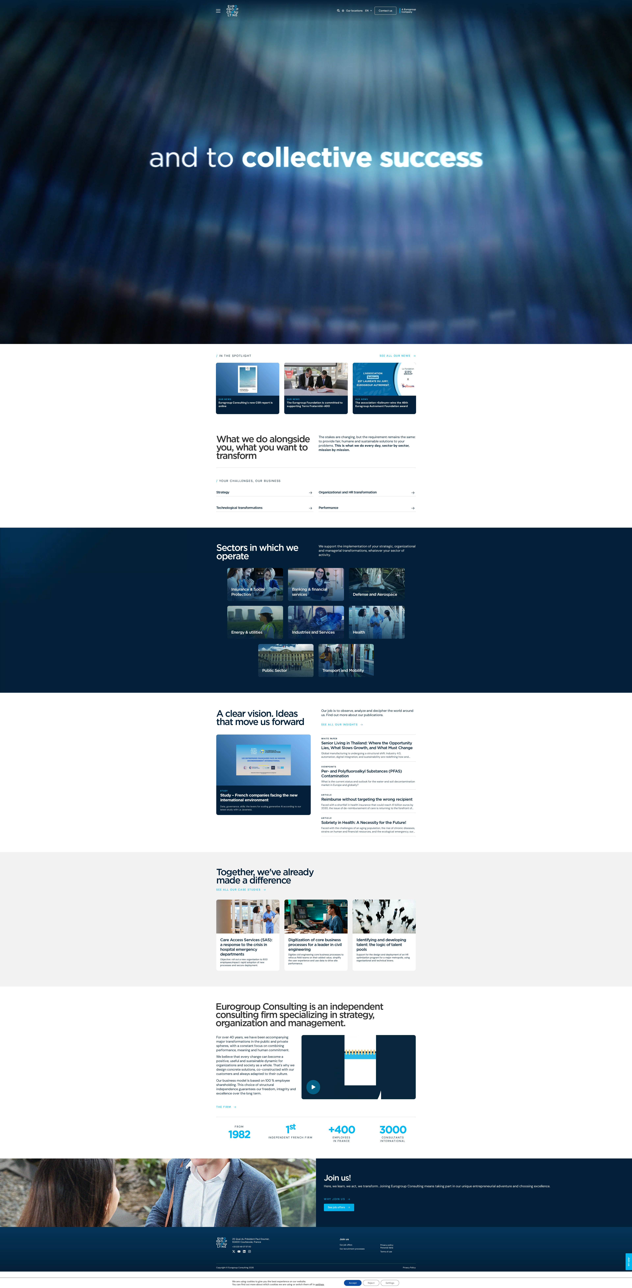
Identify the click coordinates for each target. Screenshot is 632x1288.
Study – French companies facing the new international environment (259, 797)
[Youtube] (238, 1251)
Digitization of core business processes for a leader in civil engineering (315, 944)
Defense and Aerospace (375, 594)
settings (320, 1284)
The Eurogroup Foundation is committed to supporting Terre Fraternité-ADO (315, 404)
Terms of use (386, 1251)
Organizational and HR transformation (348, 492)
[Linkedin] (244, 1251)
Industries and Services (313, 632)
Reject (371, 1282)
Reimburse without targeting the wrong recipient (366, 799)
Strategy (222, 492)
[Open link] (338, 10)
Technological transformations (239, 508)
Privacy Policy (409, 1267)
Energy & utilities (247, 632)
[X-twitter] (233, 1251)
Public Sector (274, 670)
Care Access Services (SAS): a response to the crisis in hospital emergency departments (246, 947)
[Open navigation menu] (218, 11)
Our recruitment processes (352, 1249)
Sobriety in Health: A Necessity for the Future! (363, 822)
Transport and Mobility (343, 670)
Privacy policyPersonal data (386, 1246)
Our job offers (346, 1245)
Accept (353, 1282)
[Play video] (313, 1087)
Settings (390, 1282)
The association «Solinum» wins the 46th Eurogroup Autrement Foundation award (381, 404)
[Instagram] (249, 1251)
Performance (328, 508)
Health (359, 632)
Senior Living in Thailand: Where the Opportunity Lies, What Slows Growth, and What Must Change (367, 745)
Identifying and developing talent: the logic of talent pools (381, 944)
